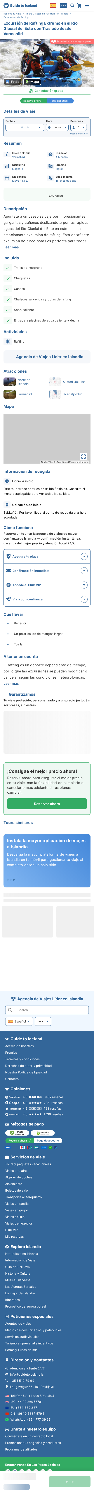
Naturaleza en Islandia (21, 1253)
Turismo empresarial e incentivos (29, 1343)
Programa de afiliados (21, 1449)
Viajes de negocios (19, 1223)
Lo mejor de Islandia (20, 1293)
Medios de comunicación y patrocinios (33, 1330)
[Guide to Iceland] (20, 5)
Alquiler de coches (18, 1177)
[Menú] (87, 5)
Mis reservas (14, 1236)
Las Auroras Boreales (20, 1286)
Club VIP (11, 1230)
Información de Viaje (20, 1260)
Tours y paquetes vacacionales (28, 1164)
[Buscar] (72, 5)
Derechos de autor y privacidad (28, 1066)
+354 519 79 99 (22, 1380)
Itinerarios (12, 1300)
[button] (47, 63)
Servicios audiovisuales (22, 1336)
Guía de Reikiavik (17, 1267)
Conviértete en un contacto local (29, 1436)
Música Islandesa (17, 1280)
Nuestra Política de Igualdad (26, 1072)
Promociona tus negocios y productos (33, 1443)
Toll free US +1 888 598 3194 (32, 1396)
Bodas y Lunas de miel (21, 1350)
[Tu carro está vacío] (79, 5)
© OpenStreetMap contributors (71, 462)
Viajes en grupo (16, 1210)
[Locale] (53, 5)
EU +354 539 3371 (24, 1407)
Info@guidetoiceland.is (27, 1374)
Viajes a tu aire (16, 1170)
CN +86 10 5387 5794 (27, 1413)
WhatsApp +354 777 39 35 (30, 1419)
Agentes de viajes (18, 1323)
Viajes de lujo (14, 1217)
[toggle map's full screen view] (83, 456)
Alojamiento (13, 1184)
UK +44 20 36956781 (26, 1401)
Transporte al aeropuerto (23, 1197)
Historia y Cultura (18, 1273)
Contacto (12, 1079)
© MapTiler (47, 462)
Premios (11, 1052)
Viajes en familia (17, 1203)
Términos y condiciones (22, 1059)
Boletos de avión (17, 1190)
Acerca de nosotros (19, 1046)
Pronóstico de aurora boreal (25, 1306)
